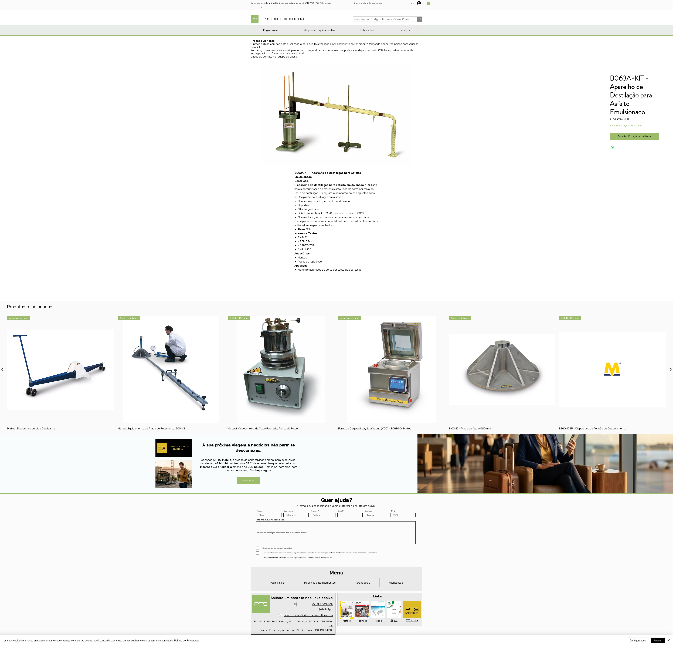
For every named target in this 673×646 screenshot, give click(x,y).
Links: (378, 596)
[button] (428, 3)
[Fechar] (669, 640)
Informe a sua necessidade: (271, 520)
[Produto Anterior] (2, 369)
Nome (259, 511)
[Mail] (281, 615)
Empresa (368, 511)
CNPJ (393, 511)
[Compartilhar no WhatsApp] (612, 147)
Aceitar (658, 640)
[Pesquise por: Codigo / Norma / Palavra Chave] (419, 19)
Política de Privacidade (186, 640)
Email (340, 511)
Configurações (638, 640)
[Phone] (295, 604)
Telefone (314, 511)
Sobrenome (288, 511)
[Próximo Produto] (671, 369)
